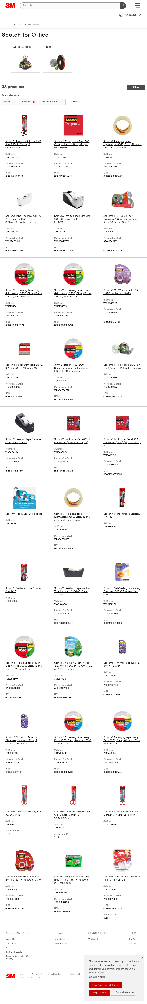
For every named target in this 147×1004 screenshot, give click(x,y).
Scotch (7, 102)
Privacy (35, 974)
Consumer (26, 102)
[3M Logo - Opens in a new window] (10, 5)
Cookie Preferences (78, 974)
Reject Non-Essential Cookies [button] (105, 985)
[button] (123, 993)
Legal (21, 974)
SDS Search (93, 939)
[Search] (123, 5)
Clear (74, 101)
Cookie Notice (97, 977)
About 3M (10, 939)
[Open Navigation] (137, 6)
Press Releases (60, 944)
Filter (136, 87)
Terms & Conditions (53, 974)
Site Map (132, 944)
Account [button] (130, 15)
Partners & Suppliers (15, 952)
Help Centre (133, 939)
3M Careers (11, 944)
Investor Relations (14, 948)
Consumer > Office (50, 102)
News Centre (60, 939)
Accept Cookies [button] (99, 993)
